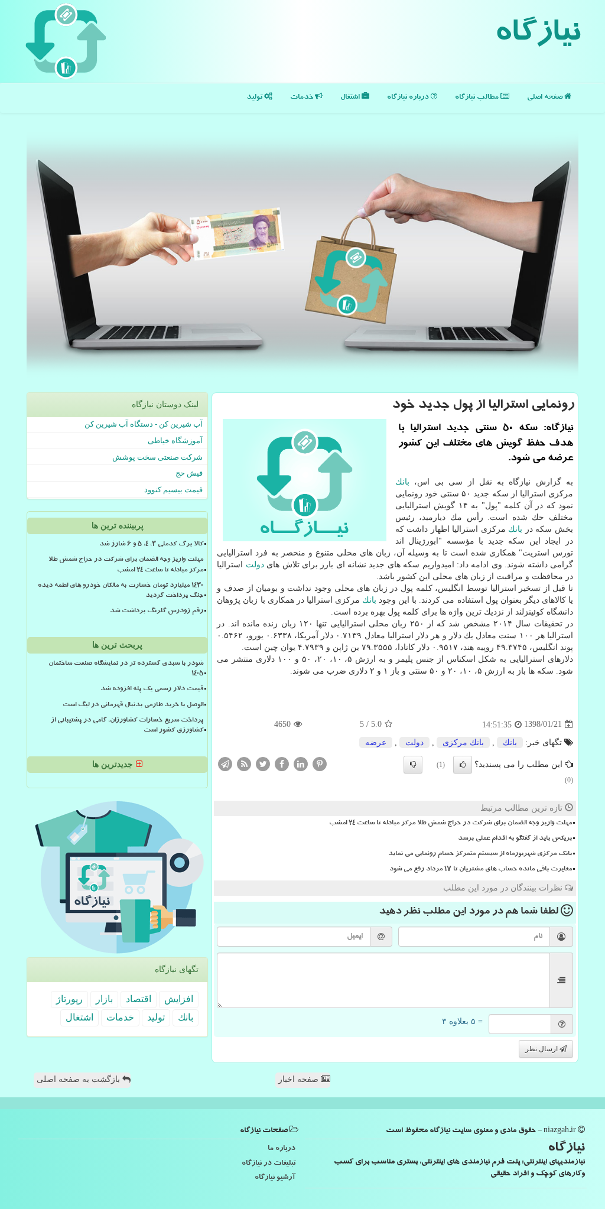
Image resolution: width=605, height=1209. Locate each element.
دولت (255, 564)
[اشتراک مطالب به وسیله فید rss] (244, 763)
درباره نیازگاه (409, 98)
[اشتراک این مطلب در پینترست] (319, 763)
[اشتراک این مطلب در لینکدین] (300, 763)
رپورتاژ (69, 999)
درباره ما (281, 1149)
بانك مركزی (463, 742)
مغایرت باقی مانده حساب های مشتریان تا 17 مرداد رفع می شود (480, 869)
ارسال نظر (542, 1049)
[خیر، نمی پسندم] (413, 765)
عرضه (375, 742)
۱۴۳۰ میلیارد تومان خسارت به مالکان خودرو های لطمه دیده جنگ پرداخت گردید (120, 591)
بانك (402, 481)
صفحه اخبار (299, 1079)
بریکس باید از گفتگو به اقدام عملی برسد (515, 839)
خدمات (302, 98)
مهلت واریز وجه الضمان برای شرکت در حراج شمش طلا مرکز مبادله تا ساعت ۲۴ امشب (450, 823)
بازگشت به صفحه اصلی (79, 1079)
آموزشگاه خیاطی (175, 440)
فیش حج (189, 473)
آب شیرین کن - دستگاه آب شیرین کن (143, 424)
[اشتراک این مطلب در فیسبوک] (282, 763)
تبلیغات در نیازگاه (268, 1164)
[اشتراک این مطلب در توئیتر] (263, 763)
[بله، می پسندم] (462, 765)
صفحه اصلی (545, 98)
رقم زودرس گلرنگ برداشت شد (156, 611)
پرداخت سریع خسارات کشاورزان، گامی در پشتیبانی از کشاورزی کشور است (127, 725)
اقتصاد (138, 999)
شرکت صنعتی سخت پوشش (157, 457)
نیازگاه (537, 35)
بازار (104, 999)
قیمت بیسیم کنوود (173, 489)
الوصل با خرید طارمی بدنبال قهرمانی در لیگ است (133, 705)
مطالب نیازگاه (477, 98)
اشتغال (351, 98)
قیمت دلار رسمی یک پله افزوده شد (151, 689)
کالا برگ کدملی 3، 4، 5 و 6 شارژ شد (151, 544)
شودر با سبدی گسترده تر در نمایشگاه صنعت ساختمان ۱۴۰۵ (125, 669)
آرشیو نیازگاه (275, 1178)
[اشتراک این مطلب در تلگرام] (225, 763)
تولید (255, 98)
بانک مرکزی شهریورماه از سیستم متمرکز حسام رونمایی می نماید (480, 854)
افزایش (178, 999)
